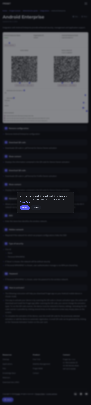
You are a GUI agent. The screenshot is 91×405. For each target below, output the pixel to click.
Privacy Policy (25, 202)
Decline (36, 208)
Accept (24, 208)
